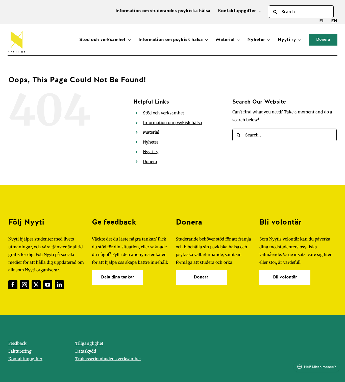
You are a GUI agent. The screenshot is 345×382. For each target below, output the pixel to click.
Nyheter (150, 142)
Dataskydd (85, 351)
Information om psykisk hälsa (172, 122)
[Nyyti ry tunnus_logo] (16, 30)
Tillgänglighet (89, 343)
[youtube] (47, 284)
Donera (150, 161)
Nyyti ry (150, 151)
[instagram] (24, 284)
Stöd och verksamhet (163, 112)
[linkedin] (59, 284)
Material (151, 132)
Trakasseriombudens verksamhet (108, 358)
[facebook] (12, 284)
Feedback (17, 343)
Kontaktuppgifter (25, 358)
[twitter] (36, 284)
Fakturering (20, 351)
